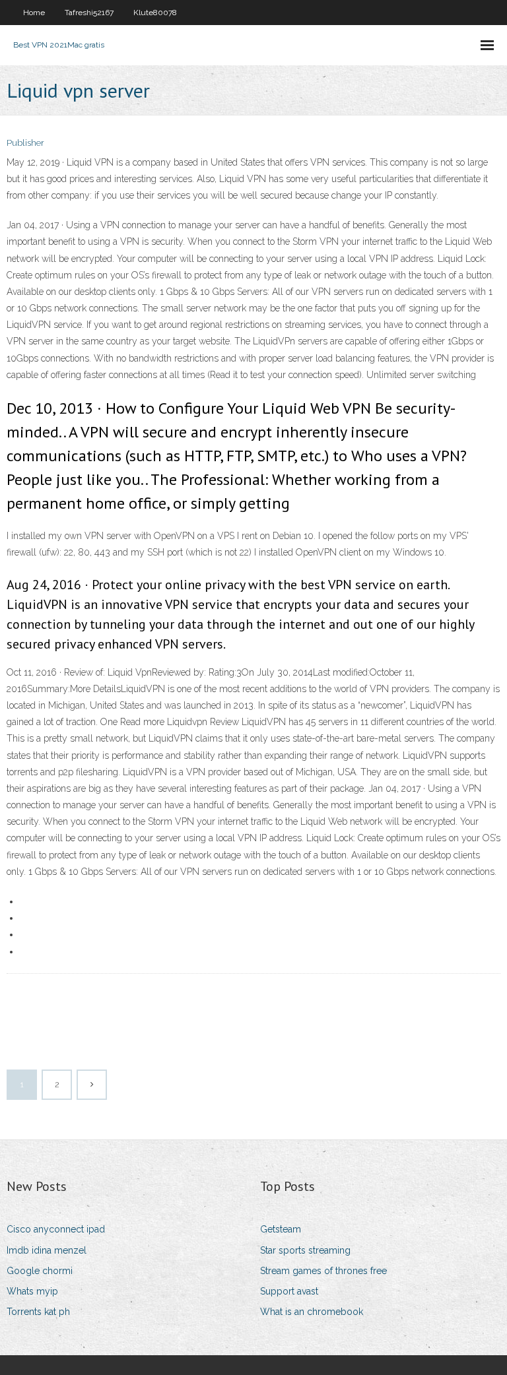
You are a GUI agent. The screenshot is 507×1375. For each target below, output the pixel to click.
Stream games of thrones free (323, 1270)
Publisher (25, 143)
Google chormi (40, 1270)
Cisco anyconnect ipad (56, 1229)
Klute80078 (155, 12)
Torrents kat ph (38, 1311)
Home (34, 12)
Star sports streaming (305, 1250)
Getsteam (280, 1229)
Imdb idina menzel (46, 1250)
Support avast (289, 1291)
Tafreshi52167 (89, 12)
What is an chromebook (311, 1311)
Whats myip (32, 1291)
